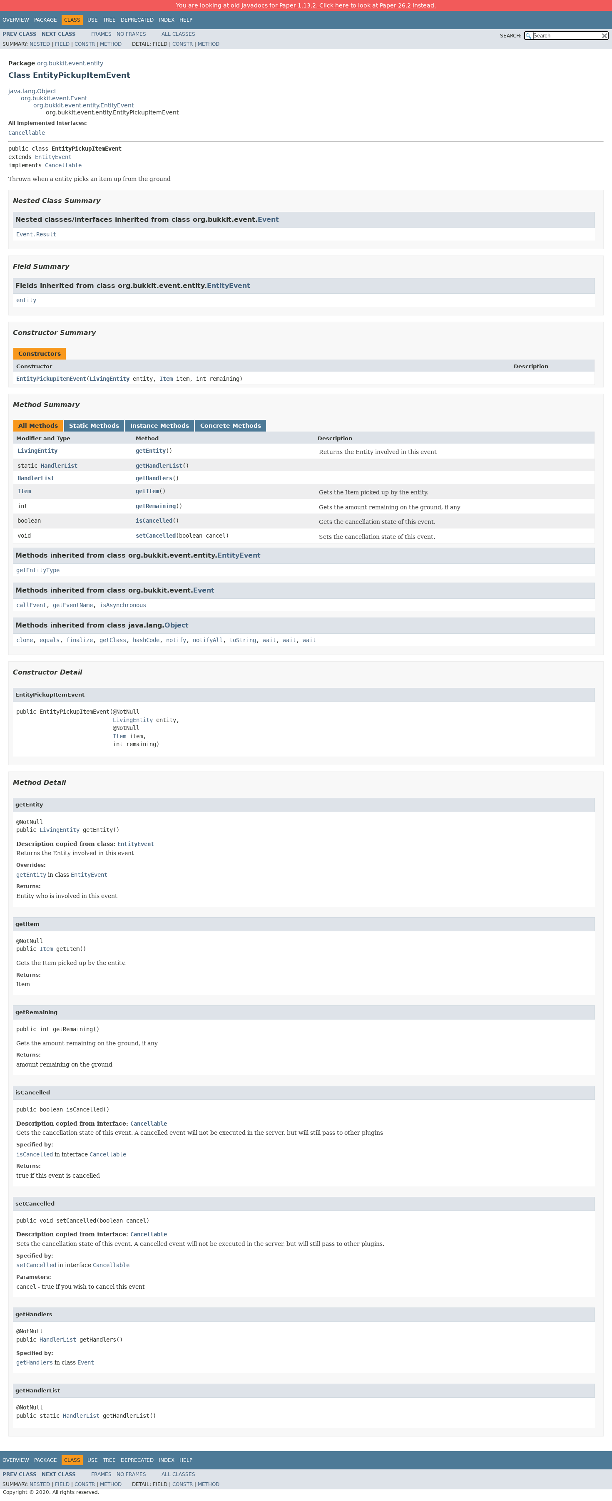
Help (185, 20)
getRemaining (156, 506)
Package (45, 20)
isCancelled (154, 520)
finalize (79, 640)
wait (269, 640)
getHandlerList (159, 465)
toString (242, 640)
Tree (109, 20)
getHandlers (154, 478)
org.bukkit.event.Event (54, 98)
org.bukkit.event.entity (70, 63)
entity (26, 300)
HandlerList (59, 465)
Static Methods (94, 425)
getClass (113, 640)
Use (92, 20)
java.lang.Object (32, 91)
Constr (85, 44)
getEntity (151, 450)
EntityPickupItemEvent (51, 378)
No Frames (131, 34)
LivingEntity (109, 378)
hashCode (146, 640)
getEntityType (38, 570)
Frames (101, 34)
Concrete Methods (230, 425)
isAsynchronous (123, 605)
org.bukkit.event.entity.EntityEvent (83, 105)
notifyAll (208, 640)
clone (24, 640)
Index (166, 20)
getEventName (73, 605)
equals (50, 640)
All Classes (178, 34)
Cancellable (26, 132)
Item (166, 378)
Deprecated (137, 20)
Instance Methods (159, 425)
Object (176, 625)
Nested (40, 44)
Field (62, 44)
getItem (147, 491)
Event (268, 219)
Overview (15, 20)
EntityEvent (53, 157)
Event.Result (36, 234)
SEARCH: (511, 36)
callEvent (31, 605)
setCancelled (156, 535)
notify (176, 640)
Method (111, 44)
